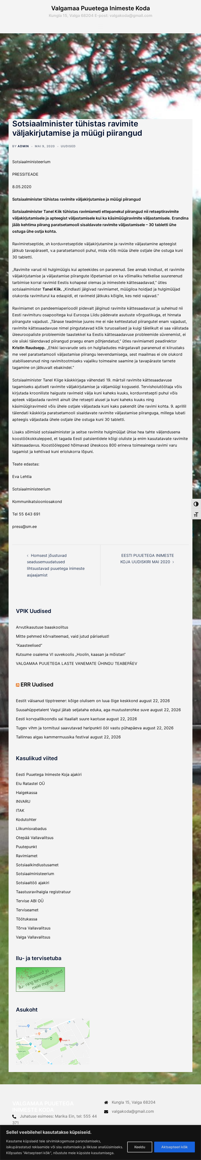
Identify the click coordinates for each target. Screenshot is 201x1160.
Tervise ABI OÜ (30, 900)
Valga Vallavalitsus (33, 937)
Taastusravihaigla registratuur (43, 891)
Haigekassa (26, 792)
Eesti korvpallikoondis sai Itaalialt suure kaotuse (60, 718)
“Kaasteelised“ (29, 645)
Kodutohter (26, 819)
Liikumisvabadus (31, 828)
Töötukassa (26, 918)
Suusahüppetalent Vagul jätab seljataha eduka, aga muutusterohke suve (82, 709)
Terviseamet (27, 909)
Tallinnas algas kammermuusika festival (52, 736)
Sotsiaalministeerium (35, 873)
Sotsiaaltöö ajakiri (32, 882)
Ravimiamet (27, 855)
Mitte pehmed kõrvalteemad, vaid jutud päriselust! (62, 636)
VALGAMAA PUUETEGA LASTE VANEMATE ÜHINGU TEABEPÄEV (76, 663)
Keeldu (139, 1147)
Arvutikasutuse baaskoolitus (42, 627)
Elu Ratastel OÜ (30, 783)
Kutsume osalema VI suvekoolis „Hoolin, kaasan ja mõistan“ (71, 654)
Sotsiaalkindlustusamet (37, 864)
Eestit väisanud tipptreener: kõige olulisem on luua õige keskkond (77, 700)
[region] (100, 1142)
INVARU (23, 801)
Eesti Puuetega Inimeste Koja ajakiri (49, 774)
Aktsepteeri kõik (174, 1147)
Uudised (68, 146)
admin (23, 146)
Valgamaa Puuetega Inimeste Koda (100, 8)
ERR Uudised (37, 684)
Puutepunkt (26, 846)
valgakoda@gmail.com (133, 1111)
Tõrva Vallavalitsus (33, 928)
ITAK (20, 810)
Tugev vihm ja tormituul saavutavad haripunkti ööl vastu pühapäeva (79, 727)
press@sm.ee (24, 526)
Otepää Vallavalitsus (34, 837)
